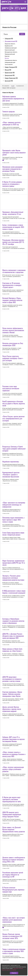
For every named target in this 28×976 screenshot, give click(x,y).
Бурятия (7, 56)
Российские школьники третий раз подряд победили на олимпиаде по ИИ (12, 874)
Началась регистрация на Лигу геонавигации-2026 (12, 344)
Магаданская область (11, 52)
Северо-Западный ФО (11, 67)
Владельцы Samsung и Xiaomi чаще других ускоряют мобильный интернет (13, 448)
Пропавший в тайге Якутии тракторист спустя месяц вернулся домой (14, 152)
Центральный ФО (10, 75)
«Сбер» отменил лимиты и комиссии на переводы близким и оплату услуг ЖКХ (13, 754)
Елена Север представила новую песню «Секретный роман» (13, 533)
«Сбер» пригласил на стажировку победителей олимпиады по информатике (13, 504)
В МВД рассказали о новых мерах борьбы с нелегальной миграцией (13, 591)
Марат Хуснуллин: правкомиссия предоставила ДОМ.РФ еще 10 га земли (13, 562)
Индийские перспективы (10, 461)
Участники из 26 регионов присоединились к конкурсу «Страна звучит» (11, 285)
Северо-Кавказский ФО (11, 78)
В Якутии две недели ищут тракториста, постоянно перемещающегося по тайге (11, 799)
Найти (22, 34)
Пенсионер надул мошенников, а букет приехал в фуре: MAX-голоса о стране (13, 519)
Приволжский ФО (10, 72)
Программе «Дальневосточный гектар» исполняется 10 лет (12, 213)
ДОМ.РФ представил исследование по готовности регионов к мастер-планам (11, 679)
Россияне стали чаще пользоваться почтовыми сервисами (10, 388)
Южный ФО (8, 70)
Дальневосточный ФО (11, 41)
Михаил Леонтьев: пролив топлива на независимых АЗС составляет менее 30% (12, 936)
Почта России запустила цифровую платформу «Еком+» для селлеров (12, 358)
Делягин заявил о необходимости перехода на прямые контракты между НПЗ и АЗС (13, 859)
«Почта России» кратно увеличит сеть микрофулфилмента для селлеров (13, 418)
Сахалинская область (11, 60)
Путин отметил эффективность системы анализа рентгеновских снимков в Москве (13, 330)
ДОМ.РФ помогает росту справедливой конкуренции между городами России (11, 814)
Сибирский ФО (9, 38)
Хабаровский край (10, 62)
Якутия (7, 58)
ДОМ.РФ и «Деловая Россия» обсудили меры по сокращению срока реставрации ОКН (13, 635)
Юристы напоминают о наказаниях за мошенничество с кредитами (14, 271)
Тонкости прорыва (8, 111)
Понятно (14, 973)
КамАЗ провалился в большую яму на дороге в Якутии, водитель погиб (13, 403)
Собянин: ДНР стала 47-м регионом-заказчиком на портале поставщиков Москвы (13, 739)
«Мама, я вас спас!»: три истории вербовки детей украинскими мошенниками (13, 919)
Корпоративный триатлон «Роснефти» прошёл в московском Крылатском (10, 474)
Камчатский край (10, 50)
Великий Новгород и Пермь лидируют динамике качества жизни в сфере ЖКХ (12, 300)
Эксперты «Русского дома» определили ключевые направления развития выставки (13, 577)
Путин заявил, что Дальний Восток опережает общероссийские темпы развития (13, 829)
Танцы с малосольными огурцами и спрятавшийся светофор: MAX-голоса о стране (13, 951)
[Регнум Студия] (14, 8)
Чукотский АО (9, 64)
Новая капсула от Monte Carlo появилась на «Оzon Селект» (12, 649)
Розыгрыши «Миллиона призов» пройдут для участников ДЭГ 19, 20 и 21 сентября (13, 242)
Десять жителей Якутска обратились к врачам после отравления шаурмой (11, 709)
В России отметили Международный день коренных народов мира (13, 889)
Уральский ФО (9, 81)
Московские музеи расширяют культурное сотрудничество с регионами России (12, 168)
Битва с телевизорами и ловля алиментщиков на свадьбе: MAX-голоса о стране (13, 227)
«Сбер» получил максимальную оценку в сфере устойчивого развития (13, 769)
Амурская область (10, 43)
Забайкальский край (11, 48)
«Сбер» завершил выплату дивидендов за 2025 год (11, 123)
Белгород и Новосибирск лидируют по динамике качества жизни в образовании (13, 620)
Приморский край (10, 54)
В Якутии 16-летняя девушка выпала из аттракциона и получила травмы (12, 183)
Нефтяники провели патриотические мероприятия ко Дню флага (13, 98)
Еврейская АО (9, 46)
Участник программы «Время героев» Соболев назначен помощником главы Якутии (12, 694)
